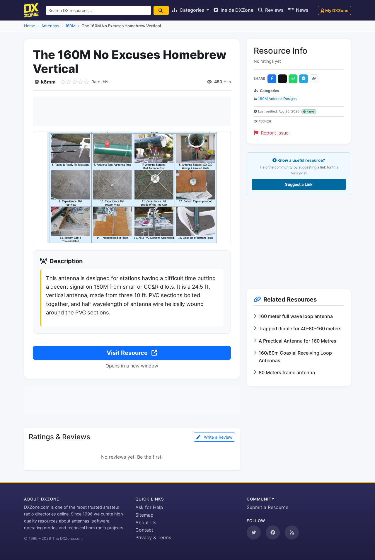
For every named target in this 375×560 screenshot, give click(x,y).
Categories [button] (191, 10)
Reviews (274, 10)
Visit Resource (128, 352)
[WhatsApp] (293, 78)
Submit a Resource (267, 507)
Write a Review (217, 437)
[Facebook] (271, 78)
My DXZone (336, 10)
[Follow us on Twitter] (254, 532)
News (301, 10)
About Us (145, 522)
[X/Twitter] (282, 78)
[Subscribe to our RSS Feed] (292, 532)
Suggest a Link (299, 184)
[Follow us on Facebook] (273, 532)
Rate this (99, 81)
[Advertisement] (132, 111)
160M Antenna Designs (277, 98)
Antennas (50, 25)
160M (70, 25)
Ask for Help (149, 507)
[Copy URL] (314, 78)
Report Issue (274, 133)
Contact (144, 530)
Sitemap (144, 515)
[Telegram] (303, 78)
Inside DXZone (236, 10)
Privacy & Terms (153, 537)
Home (29, 25)
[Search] (161, 10)
